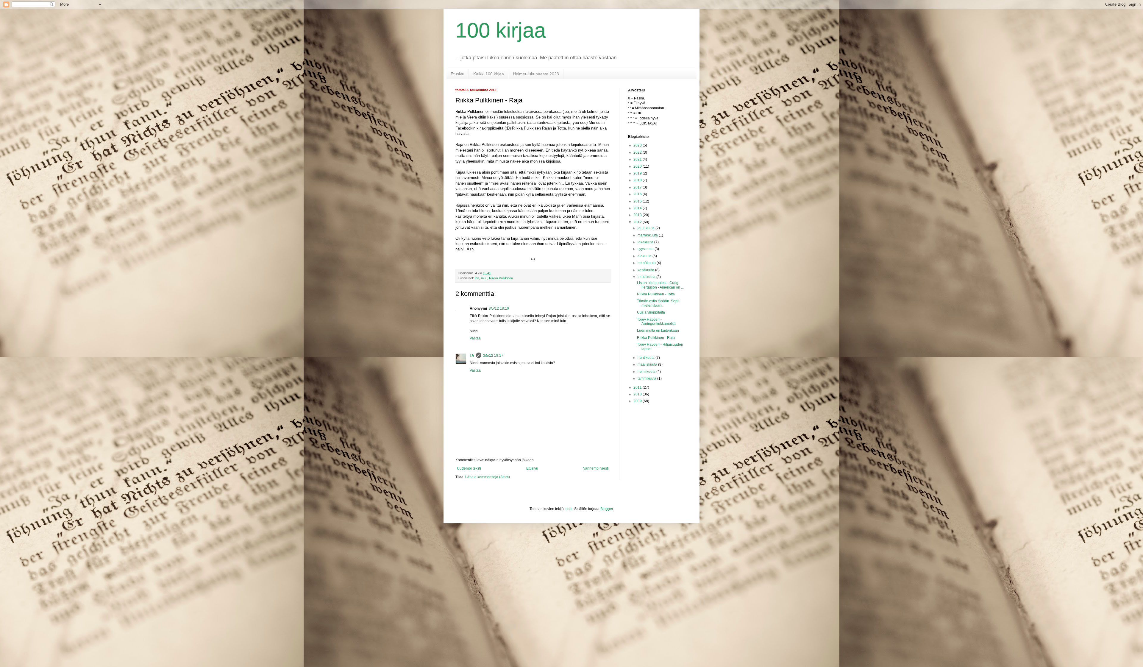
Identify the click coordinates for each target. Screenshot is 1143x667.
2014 (638, 208)
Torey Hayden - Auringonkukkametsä (656, 321)
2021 (638, 159)
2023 (638, 145)
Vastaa (475, 338)
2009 (638, 401)
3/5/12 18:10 (499, 308)
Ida (477, 278)
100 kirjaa (500, 30)
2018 (638, 180)
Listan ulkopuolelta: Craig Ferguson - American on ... (660, 285)
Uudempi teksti (469, 468)
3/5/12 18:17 (493, 355)
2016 (638, 194)
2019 (638, 173)
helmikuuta (647, 372)
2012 (638, 222)
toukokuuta (647, 277)
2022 (638, 152)
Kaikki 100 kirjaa (488, 73)
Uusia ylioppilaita (651, 312)
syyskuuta (646, 249)
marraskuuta (648, 235)
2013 (638, 215)
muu (484, 278)
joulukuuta (646, 228)
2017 (638, 187)
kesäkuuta (646, 270)
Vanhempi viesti (596, 468)
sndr (569, 509)
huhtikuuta (646, 358)
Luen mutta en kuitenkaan (658, 330)
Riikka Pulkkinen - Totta (656, 294)
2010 (638, 394)
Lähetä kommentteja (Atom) (487, 477)
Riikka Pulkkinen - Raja (656, 338)
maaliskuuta (648, 364)
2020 (638, 166)
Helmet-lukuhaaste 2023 (536, 73)
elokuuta (645, 256)
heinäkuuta (647, 263)
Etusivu (457, 73)
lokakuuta (646, 242)
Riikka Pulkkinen (501, 278)
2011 (638, 387)
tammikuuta (647, 378)
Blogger (606, 509)
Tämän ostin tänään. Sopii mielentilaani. (658, 303)
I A (472, 355)
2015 (638, 201)
